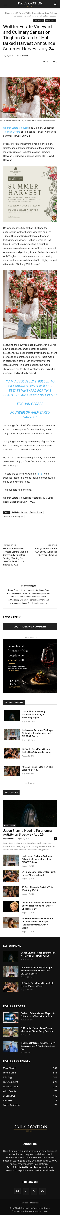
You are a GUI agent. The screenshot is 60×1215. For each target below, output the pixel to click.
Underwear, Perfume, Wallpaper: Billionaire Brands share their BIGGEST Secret (38, 733)
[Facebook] (16, 70)
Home (7, 13)
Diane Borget (22, 56)
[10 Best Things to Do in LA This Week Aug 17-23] (12, 771)
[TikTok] (26, 1191)
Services (24, 1202)
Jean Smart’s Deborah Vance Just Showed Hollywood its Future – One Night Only (39, 905)
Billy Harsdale (8, 838)
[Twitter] (23, 70)
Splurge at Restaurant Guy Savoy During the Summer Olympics (46, 551)
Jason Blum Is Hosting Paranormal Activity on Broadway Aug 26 (33, 714)
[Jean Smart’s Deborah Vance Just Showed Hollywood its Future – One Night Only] (11, 907)
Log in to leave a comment (30, 626)
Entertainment (9, 825)
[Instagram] (17, 1191)
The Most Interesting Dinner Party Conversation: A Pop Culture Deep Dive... (38, 1046)
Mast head (34, 1202)
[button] (5, 4)
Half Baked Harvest (19, 512)
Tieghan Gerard (11, 131)
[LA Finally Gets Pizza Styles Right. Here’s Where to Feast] (12, 753)
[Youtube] (42, 1191)
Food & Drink (18, 13)
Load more (29, 783)
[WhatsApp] (37, 70)
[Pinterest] (30, 70)
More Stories (50, 20)
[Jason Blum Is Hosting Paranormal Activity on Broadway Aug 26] (12, 715)
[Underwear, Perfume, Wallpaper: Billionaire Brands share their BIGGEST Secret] (12, 734)
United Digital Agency (29, 1167)
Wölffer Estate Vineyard (16, 127)
